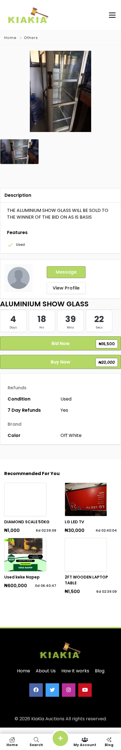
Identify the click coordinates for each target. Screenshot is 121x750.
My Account (84, 744)
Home (10, 37)
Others (31, 37)
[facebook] (36, 690)
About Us (46, 671)
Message (66, 272)
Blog (99, 671)
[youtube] (85, 690)
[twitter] (52, 690)
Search (36, 744)
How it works (75, 671)
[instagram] (68, 690)
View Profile (66, 288)
